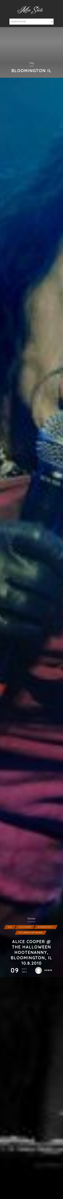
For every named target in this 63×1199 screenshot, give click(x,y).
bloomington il (46, 927)
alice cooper (25, 927)
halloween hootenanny (31, 932)
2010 (10, 927)
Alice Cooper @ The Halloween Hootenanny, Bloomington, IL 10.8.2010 (31, 952)
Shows (31, 918)
